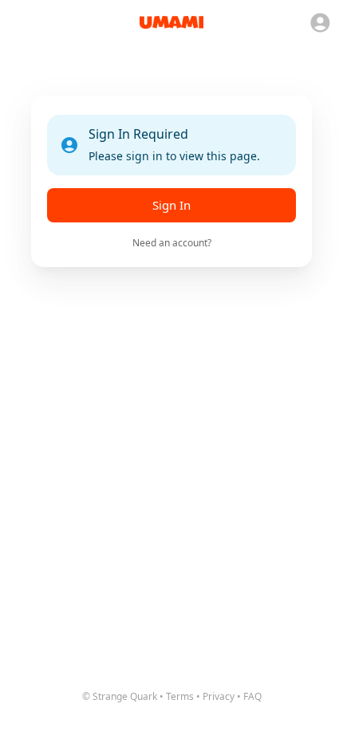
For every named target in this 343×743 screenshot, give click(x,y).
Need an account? (171, 243)
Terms (180, 696)
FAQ (252, 696)
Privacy (219, 696)
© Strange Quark (119, 696)
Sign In (171, 205)
